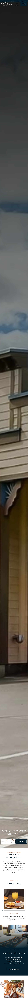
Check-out (7, 840)
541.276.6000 (10, 4)
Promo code (14, 840)
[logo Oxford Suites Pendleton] (4, 4)
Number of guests (11, 840)
